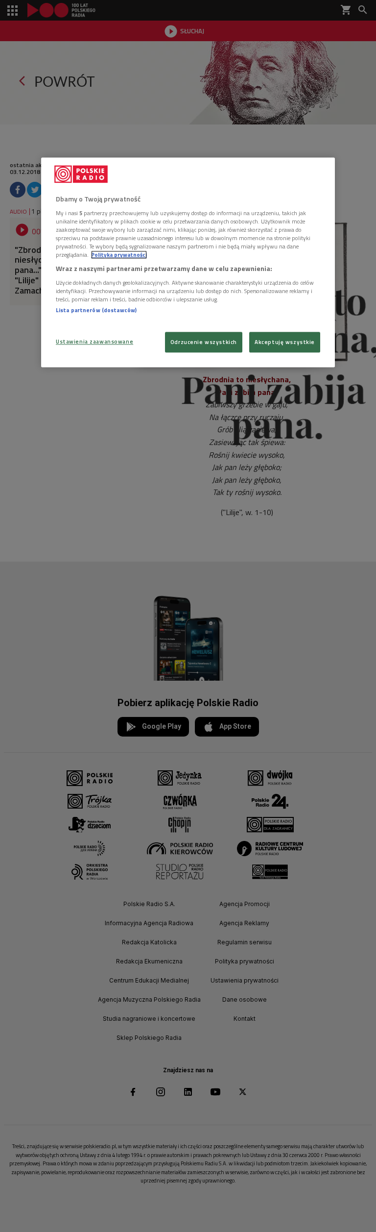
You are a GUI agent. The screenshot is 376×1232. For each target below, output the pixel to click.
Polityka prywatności (119, 254)
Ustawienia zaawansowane (94, 341)
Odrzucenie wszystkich (203, 342)
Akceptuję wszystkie (285, 342)
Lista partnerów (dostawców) (96, 310)
